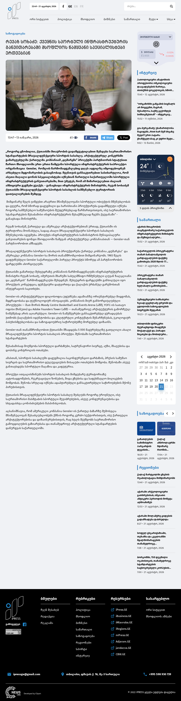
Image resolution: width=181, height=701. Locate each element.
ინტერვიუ (83, 655)
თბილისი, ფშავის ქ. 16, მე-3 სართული (93, 674)
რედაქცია (47, 616)
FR (81, 6)
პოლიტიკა (64, 19)
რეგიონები (83, 642)
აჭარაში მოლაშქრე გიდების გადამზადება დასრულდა (154, 517)
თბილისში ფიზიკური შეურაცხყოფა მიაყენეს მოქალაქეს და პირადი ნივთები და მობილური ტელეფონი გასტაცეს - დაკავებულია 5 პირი (151, 329)
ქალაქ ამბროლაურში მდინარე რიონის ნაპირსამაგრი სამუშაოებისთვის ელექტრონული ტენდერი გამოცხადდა (166, 445)
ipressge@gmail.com (26, 674)
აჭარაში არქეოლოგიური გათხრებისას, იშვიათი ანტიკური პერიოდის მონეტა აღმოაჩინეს (154, 497)
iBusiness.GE (124, 616)
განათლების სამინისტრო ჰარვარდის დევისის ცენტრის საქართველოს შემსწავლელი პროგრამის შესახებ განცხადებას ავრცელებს (146, 445)
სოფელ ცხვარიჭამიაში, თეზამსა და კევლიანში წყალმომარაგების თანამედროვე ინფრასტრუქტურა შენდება (153, 539)
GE (70, 6)
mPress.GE (122, 635)
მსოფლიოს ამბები (159, 616)
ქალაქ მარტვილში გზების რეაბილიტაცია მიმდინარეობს (156, 476)
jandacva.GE (123, 648)
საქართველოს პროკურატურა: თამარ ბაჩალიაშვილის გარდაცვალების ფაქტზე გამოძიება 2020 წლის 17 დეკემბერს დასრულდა (155, 256)
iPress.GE (121, 609)
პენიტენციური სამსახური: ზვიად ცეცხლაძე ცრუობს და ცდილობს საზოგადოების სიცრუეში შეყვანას (154, 305)
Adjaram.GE (123, 641)
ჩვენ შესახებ (50, 610)
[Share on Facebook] (91, 137)
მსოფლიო (88, 19)
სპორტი (81, 649)
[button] (167, 413)
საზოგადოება (15, 33)
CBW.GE (120, 654)
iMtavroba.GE (124, 622)
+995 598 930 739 (160, 674)
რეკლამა (47, 623)
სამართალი (132, 19)
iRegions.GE (123, 628)
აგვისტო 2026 (156, 356)
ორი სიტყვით (39, 19)
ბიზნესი (109, 19)
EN (76, 6)
